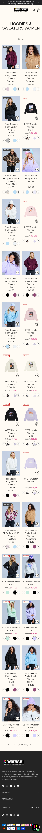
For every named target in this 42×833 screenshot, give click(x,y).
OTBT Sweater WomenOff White (31, 384)
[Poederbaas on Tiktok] (14, 786)
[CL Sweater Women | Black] (11, 566)
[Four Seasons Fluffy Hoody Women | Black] (11, 657)
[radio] (7, 89)
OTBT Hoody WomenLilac (31, 433)
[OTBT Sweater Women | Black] (31, 108)
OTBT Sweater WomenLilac (31, 482)
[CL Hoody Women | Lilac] (31, 612)
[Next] (38, 2)
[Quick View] (17, 66)
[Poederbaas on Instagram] (7, 786)
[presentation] (18, 89)
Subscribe (35, 807)
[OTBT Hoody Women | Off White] (11, 366)
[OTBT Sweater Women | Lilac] (31, 463)
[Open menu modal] (3, 9)
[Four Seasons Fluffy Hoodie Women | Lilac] (11, 263)
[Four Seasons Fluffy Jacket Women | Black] (11, 108)
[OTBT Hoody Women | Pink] (31, 314)
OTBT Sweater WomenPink (31, 230)
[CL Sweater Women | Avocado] (11, 612)
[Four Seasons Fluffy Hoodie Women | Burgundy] (31, 263)
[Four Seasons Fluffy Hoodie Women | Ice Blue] (31, 657)
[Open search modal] (33, 9)
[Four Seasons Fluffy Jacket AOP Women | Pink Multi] (11, 514)
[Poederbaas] (21, 9)
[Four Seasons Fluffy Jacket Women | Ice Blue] (11, 314)
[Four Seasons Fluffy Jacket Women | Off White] (11, 211)
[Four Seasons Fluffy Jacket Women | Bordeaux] (11, 57)
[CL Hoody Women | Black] (11, 709)
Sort (22, 39)
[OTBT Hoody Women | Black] (11, 414)
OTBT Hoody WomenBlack (11, 433)
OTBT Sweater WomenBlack (31, 127)
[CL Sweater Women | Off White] (31, 566)
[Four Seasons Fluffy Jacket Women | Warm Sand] (31, 57)
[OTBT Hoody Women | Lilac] (31, 414)
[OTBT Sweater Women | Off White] (31, 366)
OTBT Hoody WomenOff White (11, 384)
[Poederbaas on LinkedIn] (11, 786)
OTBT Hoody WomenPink (31, 333)
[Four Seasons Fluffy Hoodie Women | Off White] (11, 463)
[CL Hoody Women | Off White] (31, 709)
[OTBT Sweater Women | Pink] (31, 211)
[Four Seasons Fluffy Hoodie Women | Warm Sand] (31, 514)
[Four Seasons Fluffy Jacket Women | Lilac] (31, 160)
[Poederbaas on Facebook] (3, 786)
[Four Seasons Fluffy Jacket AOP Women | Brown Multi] (11, 160)
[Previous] (3, 2)
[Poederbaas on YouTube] (18, 786)
